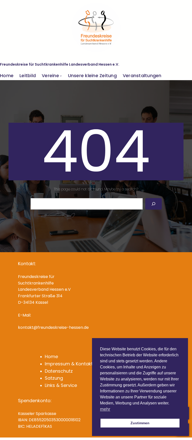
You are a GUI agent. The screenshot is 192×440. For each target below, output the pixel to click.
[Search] (153, 204)
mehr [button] (105, 409)
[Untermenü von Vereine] (61, 76)
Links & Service (61, 385)
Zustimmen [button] (140, 423)
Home (51, 356)
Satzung (54, 378)
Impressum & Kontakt (69, 364)
